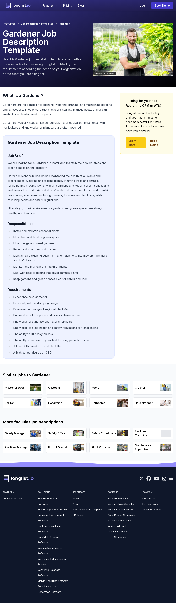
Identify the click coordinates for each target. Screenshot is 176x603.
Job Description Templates (37, 23)
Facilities (64, 23)
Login (143, 5)
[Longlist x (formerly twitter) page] (142, 478)
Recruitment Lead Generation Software (49, 589)
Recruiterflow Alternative (121, 503)
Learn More (132, 143)
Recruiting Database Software (49, 572)
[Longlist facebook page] (148, 478)
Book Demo (162, 5)
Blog (81, 5)
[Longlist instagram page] (164, 478)
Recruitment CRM (12, 498)
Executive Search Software (48, 501)
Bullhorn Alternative (118, 498)
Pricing (67, 5)
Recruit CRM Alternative (121, 509)
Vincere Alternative (118, 525)
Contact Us (148, 498)
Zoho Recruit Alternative (121, 514)
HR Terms (78, 514)
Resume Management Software (50, 550)
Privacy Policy (150, 503)
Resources (9, 23)
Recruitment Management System (52, 561)
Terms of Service (152, 509)
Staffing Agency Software (52, 509)
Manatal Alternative (118, 531)
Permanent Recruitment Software (51, 517)
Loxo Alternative (117, 536)
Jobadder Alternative (120, 520)
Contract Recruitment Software (49, 528)
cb (171, 479)
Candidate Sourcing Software (49, 539)
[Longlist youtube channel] (157, 479)
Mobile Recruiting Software (53, 580)
